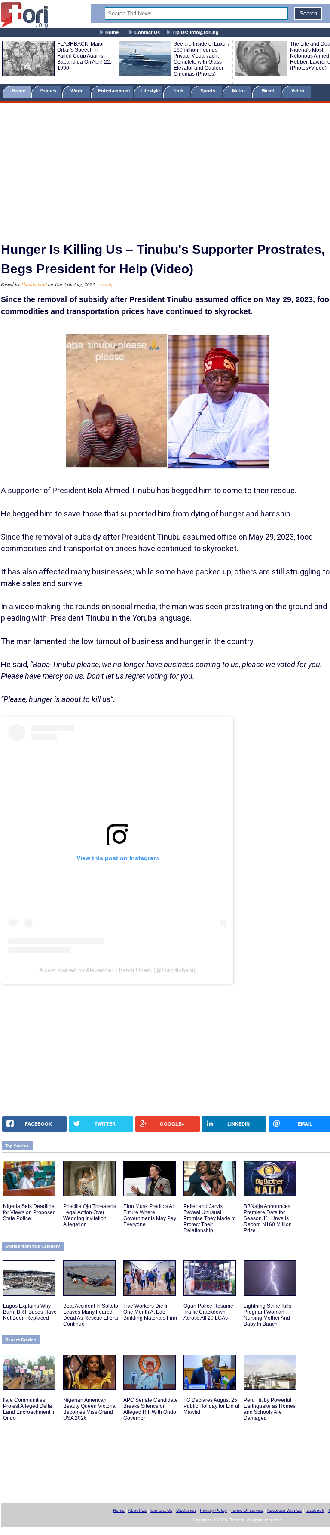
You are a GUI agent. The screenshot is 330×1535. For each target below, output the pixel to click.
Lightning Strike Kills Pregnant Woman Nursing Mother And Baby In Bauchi (267, 1315)
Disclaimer (186, 1510)
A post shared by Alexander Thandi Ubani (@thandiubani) (117, 970)
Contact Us (147, 32)
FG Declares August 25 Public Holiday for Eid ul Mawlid (211, 1406)
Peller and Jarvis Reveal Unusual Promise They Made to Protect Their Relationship (209, 1218)
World (78, 90)
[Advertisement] (165, 169)
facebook (315, 1510)
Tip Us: (195, 32)
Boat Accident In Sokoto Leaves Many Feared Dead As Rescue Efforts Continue (90, 1315)
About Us (137, 1510)
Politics (48, 90)
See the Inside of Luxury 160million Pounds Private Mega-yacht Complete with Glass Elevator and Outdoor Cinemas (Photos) (202, 59)
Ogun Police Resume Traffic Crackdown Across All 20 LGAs (208, 1312)
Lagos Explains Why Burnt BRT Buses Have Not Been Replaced (30, 1312)
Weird (269, 90)
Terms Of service (247, 1510)
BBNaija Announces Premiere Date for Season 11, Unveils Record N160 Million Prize (268, 1218)
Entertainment (114, 90)
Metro (239, 90)
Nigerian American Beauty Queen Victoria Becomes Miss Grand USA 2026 (89, 1409)
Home (112, 32)
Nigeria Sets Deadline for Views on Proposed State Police (29, 1212)
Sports (208, 90)
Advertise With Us (284, 1510)
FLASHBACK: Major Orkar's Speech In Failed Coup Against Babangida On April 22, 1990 (84, 56)
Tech (179, 90)
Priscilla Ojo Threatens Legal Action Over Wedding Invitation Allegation (89, 1215)
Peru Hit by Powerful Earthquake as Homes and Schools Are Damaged (270, 1409)
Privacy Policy (213, 1510)
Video (298, 90)
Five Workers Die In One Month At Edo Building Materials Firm (150, 1312)
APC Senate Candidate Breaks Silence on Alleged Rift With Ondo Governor (150, 1409)
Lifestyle (150, 90)
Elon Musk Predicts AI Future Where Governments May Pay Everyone (149, 1215)
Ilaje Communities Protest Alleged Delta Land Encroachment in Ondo (29, 1409)
